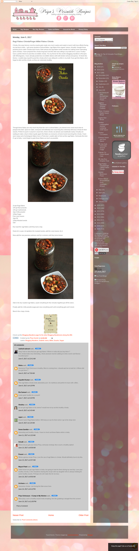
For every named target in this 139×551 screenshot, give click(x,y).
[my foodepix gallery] (119, 163)
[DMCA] (100, 254)
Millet (51, 340)
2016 (99, 205)
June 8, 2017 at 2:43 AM (26, 410)
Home (15, 29)
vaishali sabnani (24, 349)
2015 (99, 208)
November (102, 78)
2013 (99, 214)
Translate (110, 41)
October (101, 81)
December (102, 75)
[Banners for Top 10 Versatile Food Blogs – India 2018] (111, 56)
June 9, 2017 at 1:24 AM (26, 423)
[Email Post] (51, 338)
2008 (99, 229)
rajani (20, 417)
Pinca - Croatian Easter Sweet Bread (103, 113)
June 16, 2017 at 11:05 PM (27, 501)
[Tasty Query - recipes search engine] (118, 173)
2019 (99, 67)
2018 (99, 70)
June (100, 90)
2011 (98, 220)
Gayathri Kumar (24, 380)
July (100, 87)
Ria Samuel (22, 392)
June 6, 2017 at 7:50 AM (26, 373)
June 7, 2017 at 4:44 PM (26, 398)
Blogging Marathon (31, 340)
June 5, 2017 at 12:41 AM (26, 358)
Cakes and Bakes (53, 29)
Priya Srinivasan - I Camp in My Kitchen (32, 496)
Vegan (62, 340)
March (101, 196)
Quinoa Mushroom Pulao (102, 174)
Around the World (69, 29)
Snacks (56, 340)
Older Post (83, 515)
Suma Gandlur (23, 429)
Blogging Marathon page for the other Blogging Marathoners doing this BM (47, 335)
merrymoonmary (73, 535)
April (100, 193)
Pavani (20, 454)
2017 (99, 72)
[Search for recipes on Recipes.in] (101, 276)
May (100, 190)
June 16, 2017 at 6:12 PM (26, 489)
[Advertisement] (109, 296)
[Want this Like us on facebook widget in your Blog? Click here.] (136, 549)
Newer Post (18, 515)
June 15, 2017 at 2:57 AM (26, 460)
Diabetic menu (44, 340)
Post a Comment (22, 506)
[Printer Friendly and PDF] (16, 338)
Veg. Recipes (25, 29)
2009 (99, 226)
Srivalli (20, 442)
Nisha (20, 365)
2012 (99, 217)
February (102, 198)
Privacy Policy (83, 29)
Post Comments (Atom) (29, 520)
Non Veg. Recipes (38, 29)
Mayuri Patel (22, 466)
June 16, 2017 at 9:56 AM (26, 477)
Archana (21, 483)
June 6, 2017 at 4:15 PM (26, 385)
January (101, 201)
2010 (99, 223)
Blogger (90, 535)
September (102, 84)
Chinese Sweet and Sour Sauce (103, 139)
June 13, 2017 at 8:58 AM (26, 447)
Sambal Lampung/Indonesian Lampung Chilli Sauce (103, 126)
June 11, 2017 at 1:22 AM (26, 435)
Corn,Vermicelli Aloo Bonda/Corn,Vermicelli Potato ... (103, 96)
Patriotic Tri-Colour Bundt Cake (103, 154)
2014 (99, 211)
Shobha (21, 405)
